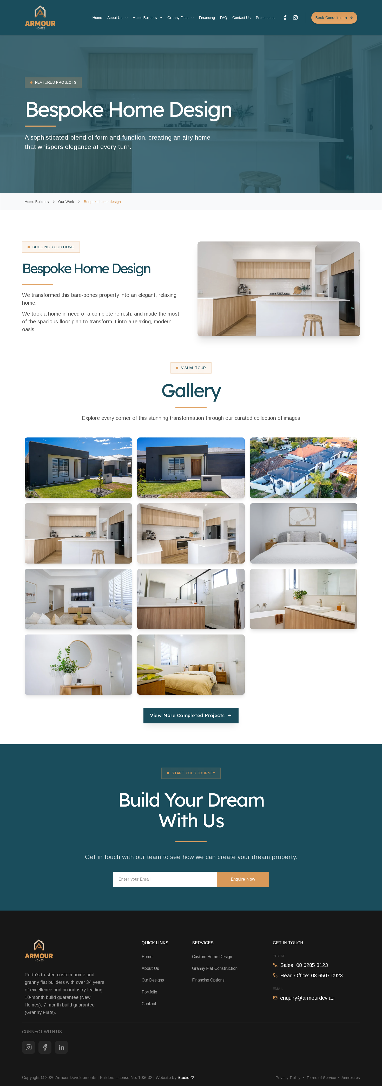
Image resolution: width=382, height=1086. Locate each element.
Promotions (265, 18)
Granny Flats (178, 18)
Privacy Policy (288, 1077)
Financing (207, 18)
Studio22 (185, 1077)
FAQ (223, 18)
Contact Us (241, 18)
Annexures (350, 1077)
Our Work (66, 202)
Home (97, 18)
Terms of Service (321, 1077)
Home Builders (145, 18)
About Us (115, 18)
